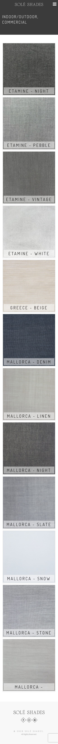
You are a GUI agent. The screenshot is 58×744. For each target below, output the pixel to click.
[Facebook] (23, 720)
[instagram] (29, 720)
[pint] (35, 720)
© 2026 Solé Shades (28, 731)
